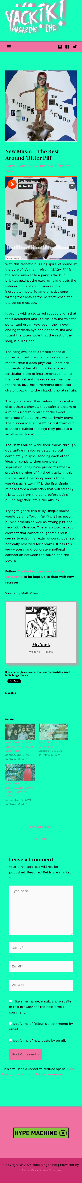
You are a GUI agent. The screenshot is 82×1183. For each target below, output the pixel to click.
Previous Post (41, 827)
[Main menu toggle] (8, 46)
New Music (47, 166)
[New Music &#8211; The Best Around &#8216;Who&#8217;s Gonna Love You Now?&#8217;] (20, 772)
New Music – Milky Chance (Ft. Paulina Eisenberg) (19, 746)
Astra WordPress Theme (41, 1170)
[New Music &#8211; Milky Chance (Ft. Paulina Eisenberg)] (20, 732)
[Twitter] (74, 47)
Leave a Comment (20, 166)
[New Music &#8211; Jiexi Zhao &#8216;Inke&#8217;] (53, 732)
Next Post (41, 839)
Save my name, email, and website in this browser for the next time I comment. (40, 1006)
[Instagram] (60, 47)
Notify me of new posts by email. (39, 1040)
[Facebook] (67, 47)
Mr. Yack (41, 644)
